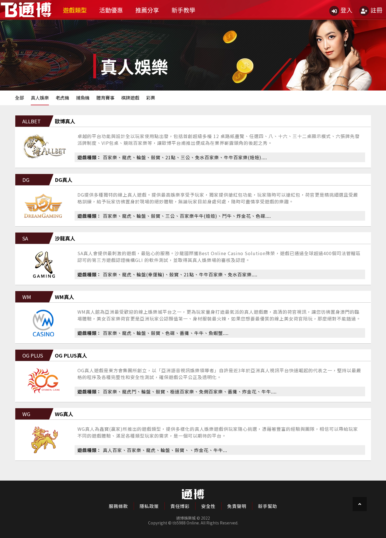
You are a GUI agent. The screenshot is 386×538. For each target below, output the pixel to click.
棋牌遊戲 (130, 97)
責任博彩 (180, 506)
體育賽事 (105, 97)
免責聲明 (236, 506)
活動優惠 (111, 10)
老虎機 (62, 97)
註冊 (376, 10)
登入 (346, 10)
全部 (19, 97)
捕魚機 (83, 97)
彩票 (150, 97)
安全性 (208, 506)
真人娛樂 (40, 97)
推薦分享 (147, 10)
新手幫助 (267, 506)
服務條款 (118, 506)
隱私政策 (149, 506)
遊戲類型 (75, 10)
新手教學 (183, 10)
